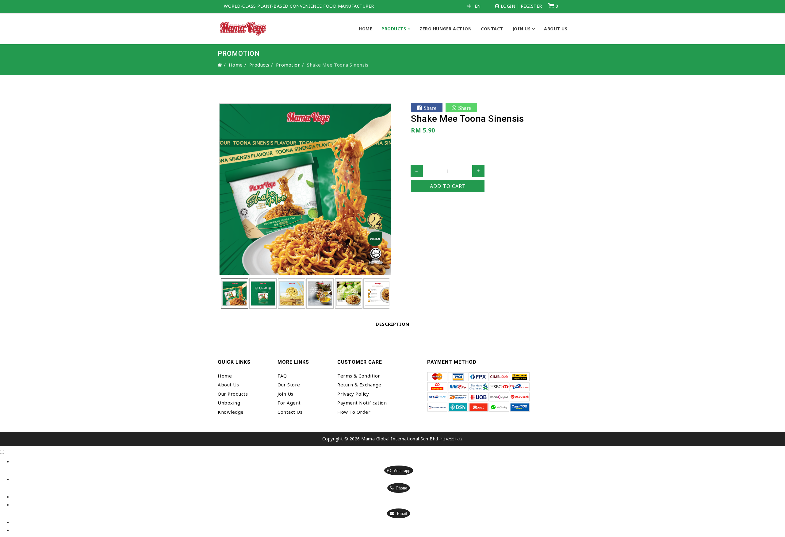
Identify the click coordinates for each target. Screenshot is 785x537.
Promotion (288, 65)
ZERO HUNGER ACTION (445, 29)
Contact (492, 29)
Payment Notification (362, 403)
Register (531, 6)
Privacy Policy (353, 394)
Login (508, 6)
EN (478, 6)
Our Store (289, 385)
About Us (228, 385)
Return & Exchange (359, 385)
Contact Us (290, 412)
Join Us (521, 29)
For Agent (289, 403)
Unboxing (229, 403)
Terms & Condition (359, 376)
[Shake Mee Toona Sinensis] (305, 189)
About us (555, 29)
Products (393, 29)
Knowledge (231, 412)
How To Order (353, 412)
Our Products (233, 394)
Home (365, 29)
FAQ (282, 376)
